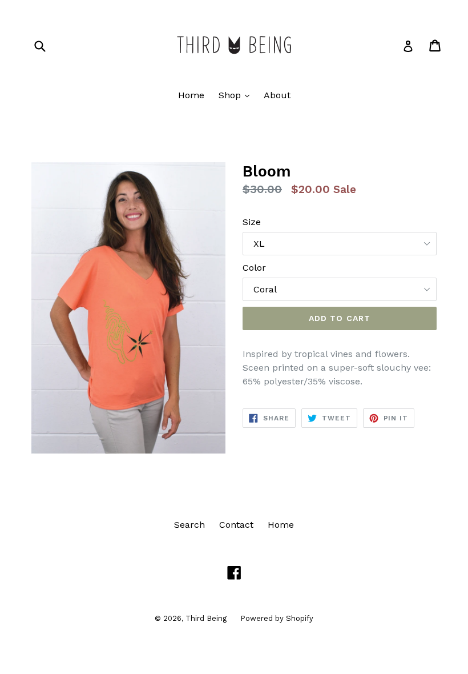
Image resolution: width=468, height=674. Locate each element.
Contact (236, 524)
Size (252, 221)
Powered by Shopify (276, 618)
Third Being (207, 618)
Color (254, 267)
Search (189, 524)
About (277, 95)
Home (191, 95)
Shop (237, 95)
